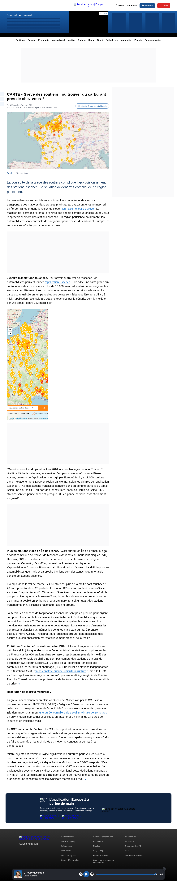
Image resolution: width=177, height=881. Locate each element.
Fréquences (66, 846)
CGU (127, 851)
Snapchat (40, 849)
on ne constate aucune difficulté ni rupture (60, 671)
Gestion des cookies (134, 855)
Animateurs (98, 841)
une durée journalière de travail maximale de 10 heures (73, 712)
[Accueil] (88, 6)
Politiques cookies (101, 855)
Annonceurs (130, 837)
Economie (43, 40)
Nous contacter (67, 837)
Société (32, 40)
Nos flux (96, 846)
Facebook (30, 849)
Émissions (147, 5)
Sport (100, 40)
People (138, 40)
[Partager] (2, 94)
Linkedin (44, 849)
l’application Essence (57, 282)
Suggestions (22, 173)
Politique (20, 40)
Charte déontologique (70, 860)
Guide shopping (153, 40)
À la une (120, 5)
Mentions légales (68, 855)
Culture (82, 40)
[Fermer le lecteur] (164, 868)
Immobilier (126, 40)
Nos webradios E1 (133, 846)
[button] (161, 874)
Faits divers (112, 40)
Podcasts (132, 5)
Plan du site (66, 851)
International (58, 40)
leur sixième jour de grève (78, 208)
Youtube (35, 849)
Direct (165, 5)
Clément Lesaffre (17, 105)
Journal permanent (19, 15)
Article (10, 173)
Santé (91, 40)
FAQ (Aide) (98, 851)
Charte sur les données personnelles (103, 861)
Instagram (26, 849)
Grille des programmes (103, 837)
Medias (71, 40)
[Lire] (86, 874)
